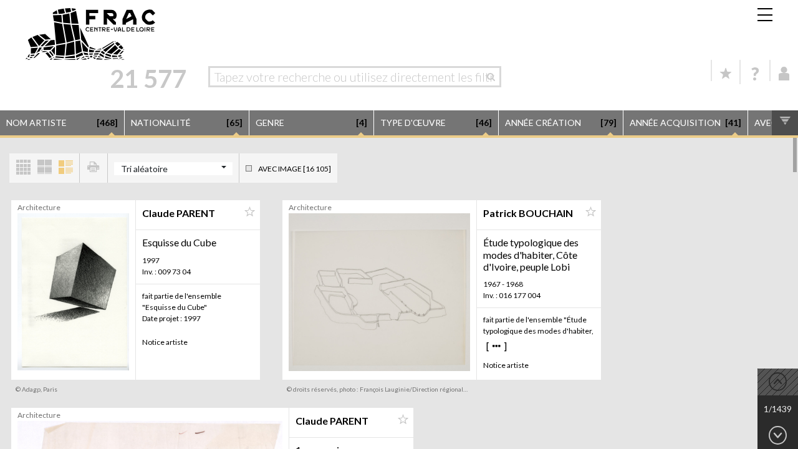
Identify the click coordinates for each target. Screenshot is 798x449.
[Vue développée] (65, 168)
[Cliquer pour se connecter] (784, 73)
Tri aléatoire (144, 168)
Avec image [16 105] (294, 168)
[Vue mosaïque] (23, 168)
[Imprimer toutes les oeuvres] (93, 168)
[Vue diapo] (44, 168)
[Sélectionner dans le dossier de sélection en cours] (249, 212)
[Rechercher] (494, 76)
